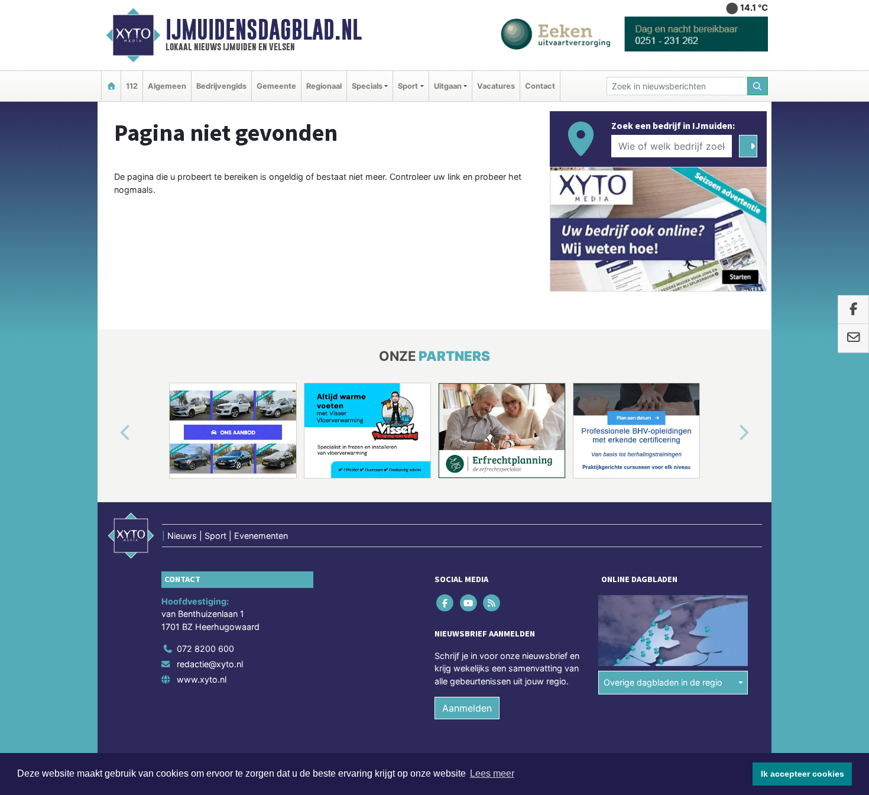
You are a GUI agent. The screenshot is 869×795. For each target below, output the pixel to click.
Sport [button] (408, 86)
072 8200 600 (205, 649)
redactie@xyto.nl (210, 664)
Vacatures (496, 86)
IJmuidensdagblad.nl (264, 29)
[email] (853, 338)
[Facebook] (446, 602)
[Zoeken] (758, 86)
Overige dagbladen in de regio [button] (663, 682)
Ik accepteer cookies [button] (802, 773)
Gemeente (276, 86)
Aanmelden (467, 708)
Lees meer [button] (492, 773)
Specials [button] (367, 86)
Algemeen (167, 86)
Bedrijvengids (221, 86)
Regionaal (324, 86)
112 (132, 86)
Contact (540, 86)
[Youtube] (469, 602)
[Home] (111, 86)
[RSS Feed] (492, 602)
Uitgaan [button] (448, 86)
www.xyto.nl (201, 679)
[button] (112, 433)
